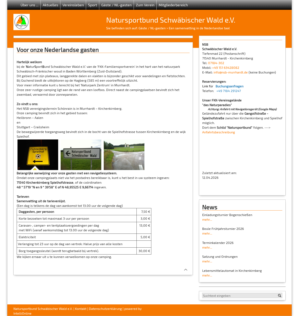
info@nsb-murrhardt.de (231, 72)
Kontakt (80, 309)
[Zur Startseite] (21, 20)
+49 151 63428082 (225, 67)
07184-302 (216, 63)
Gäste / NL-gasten (152, 28)
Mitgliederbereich (173, 5)
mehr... (207, 219)
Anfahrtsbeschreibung (218, 132)
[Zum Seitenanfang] (186, 269)
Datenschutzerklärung (105, 309)
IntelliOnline (22, 313)
